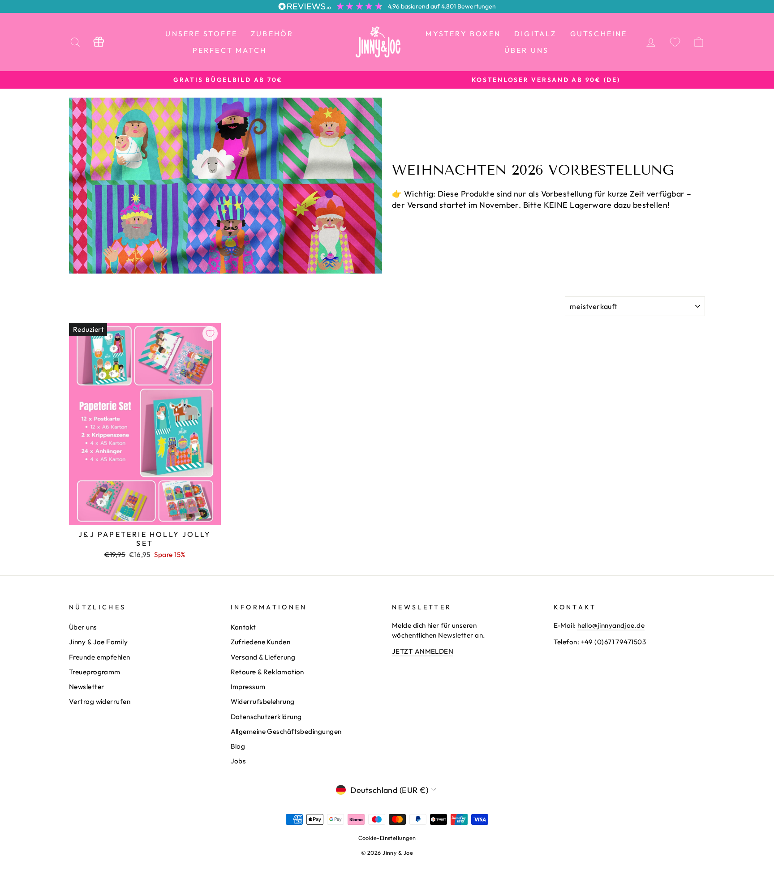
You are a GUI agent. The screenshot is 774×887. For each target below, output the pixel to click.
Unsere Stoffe (201, 33)
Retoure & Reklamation (267, 672)
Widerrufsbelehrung (263, 701)
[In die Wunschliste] (210, 333)
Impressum (248, 686)
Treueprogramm (94, 672)
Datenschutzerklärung (266, 716)
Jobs (238, 761)
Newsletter (86, 686)
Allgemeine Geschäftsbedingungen (286, 731)
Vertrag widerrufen (99, 701)
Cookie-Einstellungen (387, 837)
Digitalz (535, 33)
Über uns (526, 50)
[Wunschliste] (675, 42)
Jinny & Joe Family (98, 642)
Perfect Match (230, 50)
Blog (238, 746)
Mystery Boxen (463, 33)
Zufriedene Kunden (261, 642)
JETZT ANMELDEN (422, 651)
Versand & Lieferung (263, 657)
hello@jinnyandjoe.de (611, 625)
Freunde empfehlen (99, 657)
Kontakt (243, 627)
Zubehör (272, 33)
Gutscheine (599, 33)
